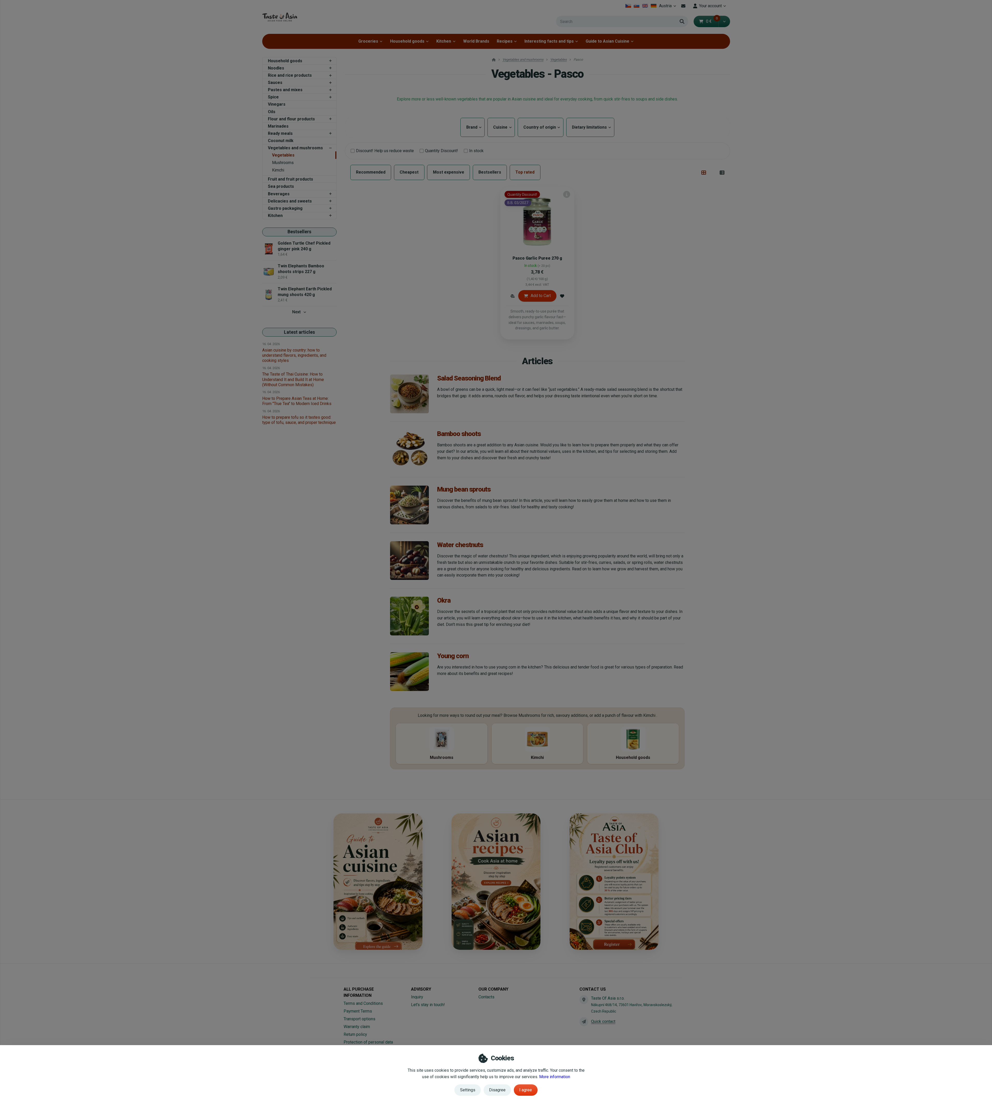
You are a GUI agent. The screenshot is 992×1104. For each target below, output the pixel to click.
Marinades (278, 126)
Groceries (368, 41)
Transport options (359, 1018)
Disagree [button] (497, 1089)
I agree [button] (525, 1089)
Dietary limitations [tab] (590, 127)
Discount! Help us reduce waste (385, 150)
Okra (444, 600)
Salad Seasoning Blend (469, 378)
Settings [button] (467, 1089)
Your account (710, 5)
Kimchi (278, 170)
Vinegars (276, 104)
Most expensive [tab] (448, 172)
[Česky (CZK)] (628, 6)
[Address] (583, 999)
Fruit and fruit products (290, 179)
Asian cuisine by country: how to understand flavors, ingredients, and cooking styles (294, 355)
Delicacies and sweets (290, 201)
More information (554, 1076)
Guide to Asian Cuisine (607, 41)
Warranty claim (357, 1026)
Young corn (453, 656)
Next (296, 311)
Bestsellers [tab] (489, 172)
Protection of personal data (368, 1042)
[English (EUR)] (645, 6)
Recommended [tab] (370, 172)
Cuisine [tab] (501, 127)
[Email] (683, 6)
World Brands (476, 41)
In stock (476, 150)
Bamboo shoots (459, 434)
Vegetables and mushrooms (295, 147)
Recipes (505, 41)
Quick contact (603, 1021)
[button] (724, 21)
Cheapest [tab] (409, 172)
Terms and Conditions (363, 1003)
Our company (493, 989)
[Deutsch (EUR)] (653, 6)
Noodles (276, 68)
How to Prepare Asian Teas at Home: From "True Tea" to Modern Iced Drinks (296, 401)
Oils (271, 111)
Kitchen (443, 41)
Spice (273, 97)
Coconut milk (280, 140)
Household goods (407, 41)
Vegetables (283, 155)
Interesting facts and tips (549, 41)
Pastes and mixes (285, 89)
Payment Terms (358, 1011)
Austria (668, 7)
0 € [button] (712, 21)
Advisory (421, 989)
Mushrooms (283, 162)
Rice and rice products (290, 75)
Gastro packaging (285, 208)
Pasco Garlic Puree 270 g (537, 258)
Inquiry (417, 996)
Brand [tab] (472, 127)
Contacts (486, 996)
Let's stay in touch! (428, 1004)
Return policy (355, 1034)
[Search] (682, 21)
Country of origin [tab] (540, 127)
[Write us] (583, 1021)
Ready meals (280, 133)
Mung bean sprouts (464, 489)
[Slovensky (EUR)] (636, 6)
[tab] (704, 173)
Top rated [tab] (524, 172)
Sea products (281, 186)
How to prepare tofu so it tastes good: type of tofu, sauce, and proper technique (299, 420)
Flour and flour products (291, 118)
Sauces (275, 82)
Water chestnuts (460, 545)
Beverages (279, 193)
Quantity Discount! (441, 150)
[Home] (279, 17)
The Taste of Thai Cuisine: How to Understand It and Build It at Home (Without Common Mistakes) (293, 379)
